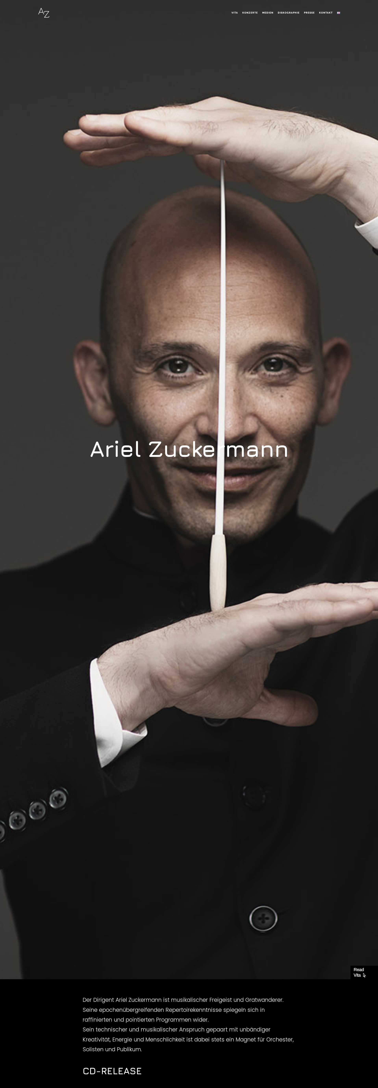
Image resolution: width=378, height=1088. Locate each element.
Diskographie (289, 12)
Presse (309, 12)
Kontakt (326, 12)
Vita (235, 12)
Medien (267, 12)
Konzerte (250, 12)
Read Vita (359, 972)
